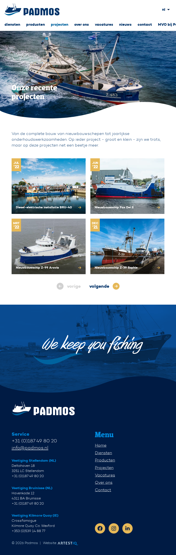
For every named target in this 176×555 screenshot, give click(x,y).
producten (35, 24)
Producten (105, 460)
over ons (81, 24)
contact (145, 24)
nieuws (125, 24)
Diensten (103, 452)
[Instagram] (114, 528)
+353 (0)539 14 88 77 (28, 531)
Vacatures (105, 475)
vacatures (104, 24)
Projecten (104, 467)
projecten (59, 24)
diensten (12, 24)
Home (100, 445)
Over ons (103, 482)
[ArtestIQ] (31, 9)
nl (163, 9)
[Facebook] (100, 528)
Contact (103, 489)
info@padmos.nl (30, 448)
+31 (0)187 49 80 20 (34, 441)
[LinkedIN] (127, 528)
